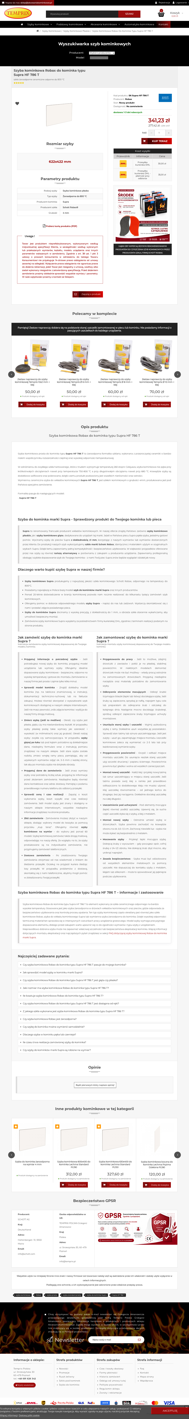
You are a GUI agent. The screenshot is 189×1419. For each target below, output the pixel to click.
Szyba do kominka (69, 1385)
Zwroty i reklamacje (110, 1393)
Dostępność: (119, 106)
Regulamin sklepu (109, 1389)
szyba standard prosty (72, 1295)
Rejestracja (164, 2)
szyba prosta (52, 1295)
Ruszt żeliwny (66, 1376)
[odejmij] (151, 133)
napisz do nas (110, 603)
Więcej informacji (9, 1415)
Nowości (63, 1368)
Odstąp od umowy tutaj (112, 1381)
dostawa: (118, 112)
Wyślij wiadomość (25, 1385)
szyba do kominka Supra (97, 1295)
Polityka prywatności (111, 1385)
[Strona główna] (22, 24)
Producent (76, 53)
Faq (142, 1368)
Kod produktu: (120, 95)
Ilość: (144, 132)
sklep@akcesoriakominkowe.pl (36, 3)
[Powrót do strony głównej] (37, 31)
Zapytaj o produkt (91, 294)
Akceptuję (170, 1410)
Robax (38, 1295)
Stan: (116, 103)
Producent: (119, 99)
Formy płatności (108, 1372)
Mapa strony (147, 1376)
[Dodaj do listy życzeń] (60, 104)
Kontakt (163, 24)
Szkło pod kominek (69, 1381)
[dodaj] (169, 133)
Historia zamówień (109, 1376)
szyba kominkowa (23, 1295)
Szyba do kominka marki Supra (44, 519)
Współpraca (146, 1381)
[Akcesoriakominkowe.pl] (23, 13)
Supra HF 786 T (118, 1295)
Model (80, 57)
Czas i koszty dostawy (111, 1368)
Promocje (64, 1372)
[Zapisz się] (139, 1339)
